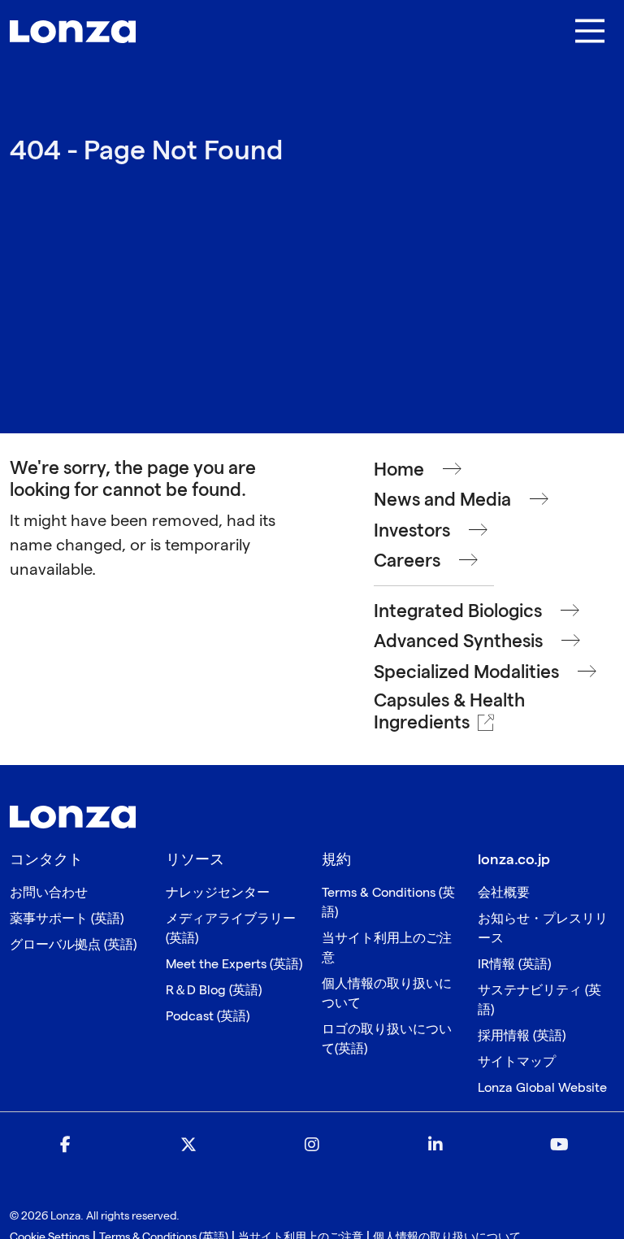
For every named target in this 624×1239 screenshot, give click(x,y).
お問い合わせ (49, 893)
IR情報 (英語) (514, 964)
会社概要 (504, 893)
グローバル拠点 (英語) (73, 945)
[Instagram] (312, 1146)
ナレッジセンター (218, 893)
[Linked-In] (435, 1146)
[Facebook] (65, 1146)
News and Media (442, 500)
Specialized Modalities (466, 673)
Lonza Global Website (542, 1088)
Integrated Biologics (458, 612)
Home (399, 470)
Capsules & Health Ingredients (449, 712)
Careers (407, 561)
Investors (412, 531)
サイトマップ (517, 1062)
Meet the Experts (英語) (234, 964)
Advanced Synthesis (458, 642)
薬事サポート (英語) (67, 919)
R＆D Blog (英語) (214, 990)
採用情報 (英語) (522, 1036)
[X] (188, 1146)
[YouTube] (559, 1146)
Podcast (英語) (207, 1016)
